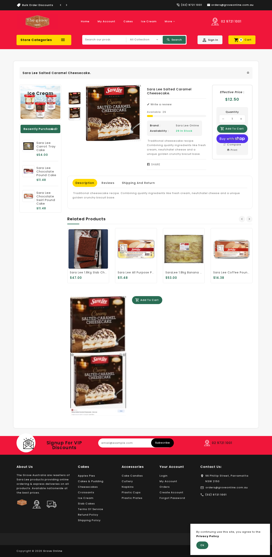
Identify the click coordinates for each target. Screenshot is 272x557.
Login (163, 476)
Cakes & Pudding (90, 481)
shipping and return (138, 183)
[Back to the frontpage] (248, 72)
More (168, 21)
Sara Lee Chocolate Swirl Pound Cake (45, 198)
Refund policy (88, 515)
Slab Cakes (86, 503)
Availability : (159, 131)
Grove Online (52, 551)
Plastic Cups (131, 492)
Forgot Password (172, 498)
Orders (164, 487)
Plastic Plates (132, 498)
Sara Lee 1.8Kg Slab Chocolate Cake (98, 272)
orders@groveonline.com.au (226, 487)
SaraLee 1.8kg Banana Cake (186, 272)
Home (85, 21)
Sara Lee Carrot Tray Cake (46, 146)
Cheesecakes (88, 487)
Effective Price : (232, 92)
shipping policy (89, 520)
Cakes (128, 21)
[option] (74, 98)
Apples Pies (86, 476)
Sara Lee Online (187, 125)
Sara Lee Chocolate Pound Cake (46, 171)
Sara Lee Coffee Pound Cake (235, 272)
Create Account (171, 492)
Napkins (128, 487)
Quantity (232, 112)
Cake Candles (132, 476)
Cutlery (127, 481)
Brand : (155, 125)
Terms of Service (90, 509)
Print (234, 150)
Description (84, 183)
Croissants (86, 492)
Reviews (108, 183)
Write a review (161, 104)
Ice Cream (149, 21)
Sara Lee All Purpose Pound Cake (143, 272)
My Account (106, 21)
